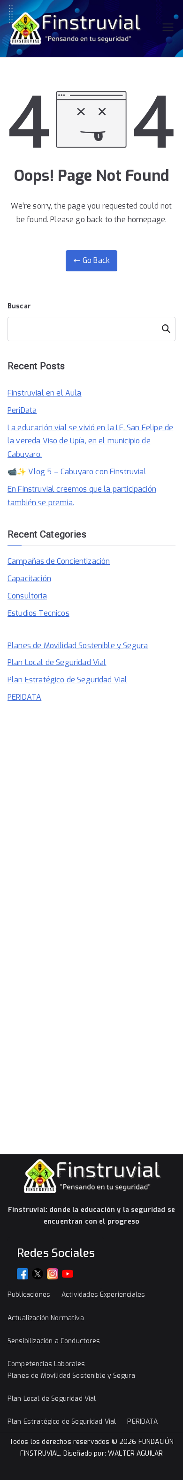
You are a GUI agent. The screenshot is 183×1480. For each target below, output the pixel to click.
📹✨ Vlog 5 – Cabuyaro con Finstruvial (77, 472)
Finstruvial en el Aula (45, 393)
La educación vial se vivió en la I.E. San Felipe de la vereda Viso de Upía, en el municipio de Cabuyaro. (90, 441)
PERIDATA (24, 697)
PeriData (22, 410)
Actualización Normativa (46, 1318)
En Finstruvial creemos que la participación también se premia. (82, 496)
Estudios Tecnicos (38, 613)
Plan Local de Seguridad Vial (57, 662)
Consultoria (27, 596)
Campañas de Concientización (59, 561)
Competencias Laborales (46, 1364)
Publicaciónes (29, 1294)
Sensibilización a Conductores (54, 1341)
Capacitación (29, 578)
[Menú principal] (167, 28)
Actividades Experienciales (103, 1294)
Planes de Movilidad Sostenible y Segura (78, 645)
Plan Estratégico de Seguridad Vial (67, 680)
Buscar (19, 306)
